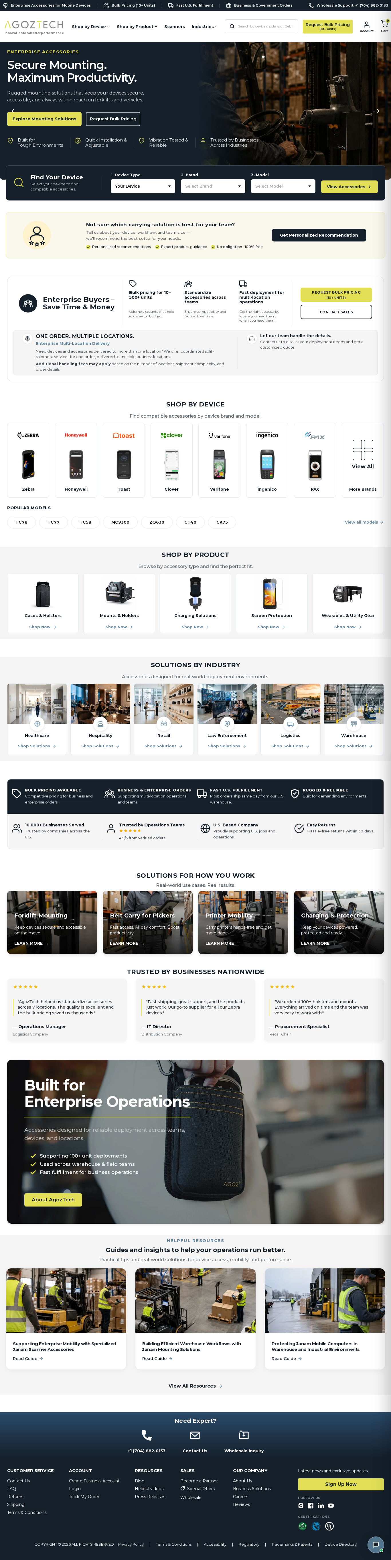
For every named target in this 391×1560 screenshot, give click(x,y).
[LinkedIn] (321, 1506)
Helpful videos (149, 1488)
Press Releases (150, 1496)
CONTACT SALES (336, 312)
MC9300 (120, 522)
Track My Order (84, 1496)
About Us (242, 1481)
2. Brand (189, 175)
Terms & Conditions (26, 1512)
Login (75, 1488)
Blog (140, 1481)
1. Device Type (126, 175)
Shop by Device (89, 26)
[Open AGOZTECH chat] (376, 1545)
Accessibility (215, 1544)
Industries (203, 26)
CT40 (190, 522)
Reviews (241, 1504)
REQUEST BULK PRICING (336, 295)
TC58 (85, 522)
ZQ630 (156, 522)
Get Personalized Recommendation (319, 235)
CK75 (222, 522)
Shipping (16, 1504)
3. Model (260, 175)
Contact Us (18, 1481)
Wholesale (191, 1497)
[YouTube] (331, 1506)
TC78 (21, 522)
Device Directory (341, 1544)
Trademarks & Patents (292, 1544)
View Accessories (346, 186)
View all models (361, 522)
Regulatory (249, 1544)
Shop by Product (135, 26)
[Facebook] (311, 1506)
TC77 (54, 522)
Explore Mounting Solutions (44, 118)
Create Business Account (94, 1481)
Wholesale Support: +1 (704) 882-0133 (352, 5)
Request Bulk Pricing (113, 118)
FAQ (11, 1488)
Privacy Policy (131, 1544)
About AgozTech (53, 1200)
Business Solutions (252, 1488)
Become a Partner (199, 1481)
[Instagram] (301, 1506)
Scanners (174, 26)
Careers (240, 1496)
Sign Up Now (341, 1484)
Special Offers (201, 1488)
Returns (15, 1496)
